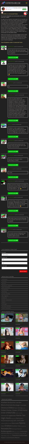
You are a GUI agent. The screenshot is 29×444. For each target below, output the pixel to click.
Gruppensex (11, 415)
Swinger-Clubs (9, 435)
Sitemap (14, 442)
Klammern (19, 418)
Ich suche (4, 252)
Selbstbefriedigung (6, 433)
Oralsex (8, 425)
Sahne (15, 431)
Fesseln (23, 408)
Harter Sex (20, 415)
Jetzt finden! (23, 271)
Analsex (4, 402)
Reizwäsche (6, 428)
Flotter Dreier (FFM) (14, 410)
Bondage (16, 405)
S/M (13, 431)
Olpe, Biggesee (5, 295)
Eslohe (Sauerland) (6, 287)
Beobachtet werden (14, 402)
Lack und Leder (18, 420)
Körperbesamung (7, 420)
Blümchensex (7, 405)
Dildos (11, 407)
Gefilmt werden (19, 413)
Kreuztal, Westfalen (6, 293)
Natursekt (15, 423)
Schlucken (23, 431)
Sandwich (18, 431)
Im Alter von (4, 257)
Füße (13, 413)
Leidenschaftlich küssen (6, 423)
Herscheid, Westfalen (6, 306)
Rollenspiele (6, 431)
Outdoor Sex (16, 426)
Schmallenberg (5, 289)
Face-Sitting (18, 408)
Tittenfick (15, 435)
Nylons (22, 423)
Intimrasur (13, 418)
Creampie (23, 405)
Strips (5, 435)
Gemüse (3, 415)
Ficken (3, 410)
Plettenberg (4, 291)
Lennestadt (20, 46)
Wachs (17, 437)
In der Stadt (4, 266)
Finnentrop (4, 281)
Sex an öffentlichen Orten (16, 433)
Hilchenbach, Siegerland (7, 285)
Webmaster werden (21, 442)
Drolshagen (4, 304)
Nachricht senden (13, 57)
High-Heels (6, 418)
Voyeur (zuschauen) (8, 437)
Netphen (3, 302)
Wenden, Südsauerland (7, 300)
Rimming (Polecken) (17, 429)
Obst (2, 426)
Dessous (4, 407)
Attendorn (4, 283)
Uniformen (23, 435)
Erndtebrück (4, 298)
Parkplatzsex (23, 426)
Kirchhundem (4, 279)
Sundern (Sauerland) (6, 308)
